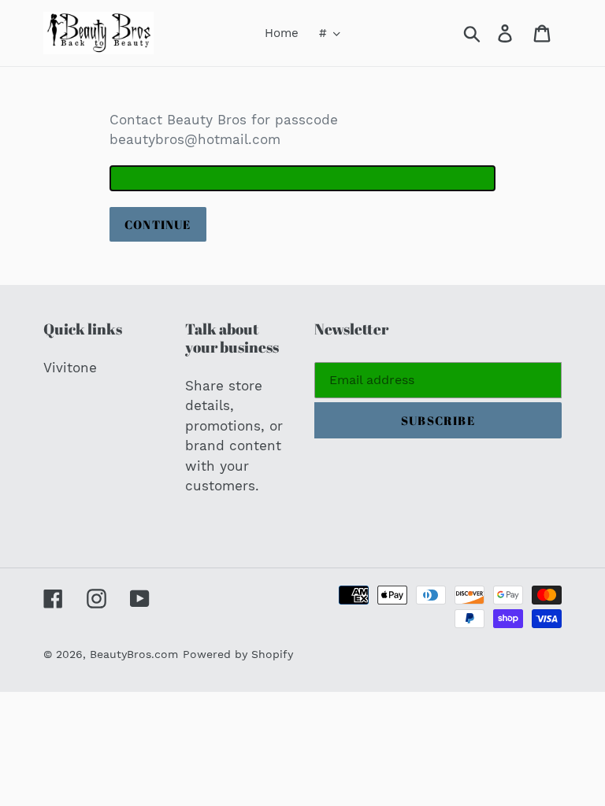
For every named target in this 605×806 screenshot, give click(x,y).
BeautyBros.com (134, 654)
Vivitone (70, 367)
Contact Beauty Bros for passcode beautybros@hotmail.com (223, 130)
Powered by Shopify (238, 654)
